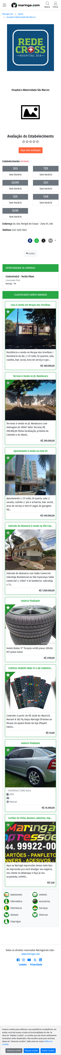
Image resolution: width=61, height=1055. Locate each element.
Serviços (43, 908)
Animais (14, 914)
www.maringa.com (30, 953)
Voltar (31, 253)
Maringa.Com (7, 14)
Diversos (43, 914)
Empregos (15, 921)
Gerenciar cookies (14, 1050)
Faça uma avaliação (31, 150)
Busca (47, 7)
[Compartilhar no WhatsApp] (37, 240)
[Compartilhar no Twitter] (44, 240)
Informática (16, 901)
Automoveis (16, 894)
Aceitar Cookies (48, 1050)
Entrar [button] (55, 7)
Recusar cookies (31, 1050)
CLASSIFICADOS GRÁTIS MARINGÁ (30, 294)
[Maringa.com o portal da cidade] (25, 4)
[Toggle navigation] (4, 5)
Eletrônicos (16, 908)
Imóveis (43, 894)
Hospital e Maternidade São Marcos (21, 17)
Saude (20, 14)
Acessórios (44, 901)
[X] (35, 960)
